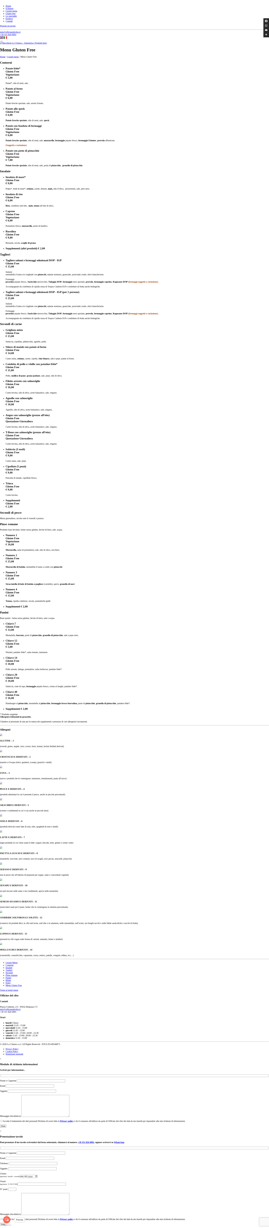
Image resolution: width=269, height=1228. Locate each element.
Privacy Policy (12, 1049)
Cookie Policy (12, 1051)
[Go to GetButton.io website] (6, 1225)
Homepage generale (14, 1054)
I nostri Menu (12, 962)
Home (8, 6)
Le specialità (11, 16)
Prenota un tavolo (8, 26)
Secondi (9, 973)
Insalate (9, 967)
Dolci (8, 983)
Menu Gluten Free (14, 985)
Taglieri (9, 970)
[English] (2, 37)
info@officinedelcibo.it (10, 32)
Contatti (9, 21)
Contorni (9, 965)
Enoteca (9, 18)
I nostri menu (11, 11)
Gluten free (11, 13)
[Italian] (5, 37)
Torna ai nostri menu (9, 990)
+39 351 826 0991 (8, 34)
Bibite (8, 980)
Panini (8, 978)
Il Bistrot (9, 8)
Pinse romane (12, 975)
